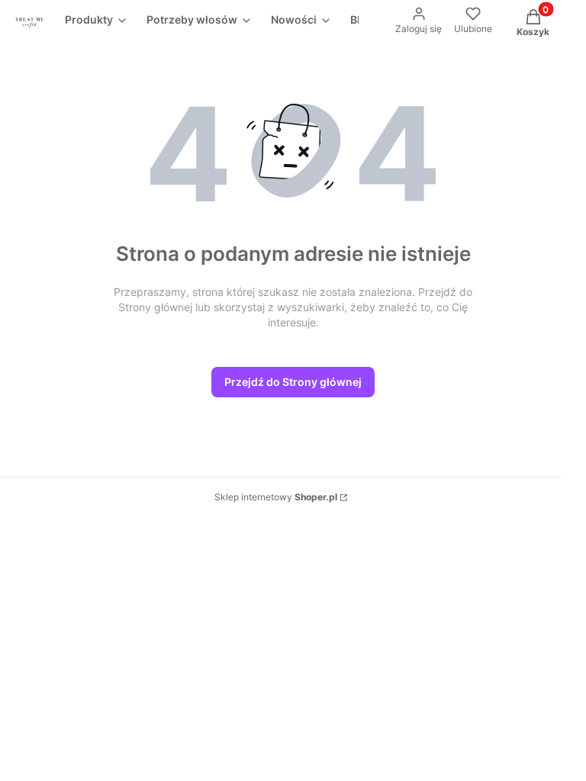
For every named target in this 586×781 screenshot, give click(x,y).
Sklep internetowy (275, 497)
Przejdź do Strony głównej (293, 381)
